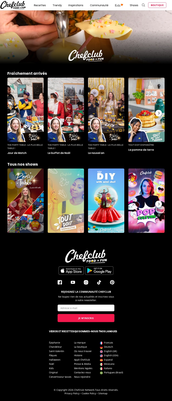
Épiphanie (54, 342)
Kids (51, 368)
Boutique (157, 5)
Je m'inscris (86, 318)
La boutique (80, 346)
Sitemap (103, 393)
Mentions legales (83, 368)
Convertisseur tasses (60, 376)
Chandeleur (55, 346)
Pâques (53, 355)
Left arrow (13, 113)
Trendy (57, 5)
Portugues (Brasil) (113, 372)
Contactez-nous (82, 372)
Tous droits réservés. (106, 389)
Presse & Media (82, 363)
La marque (80, 342)
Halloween (54, 359)
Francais (108, 342)
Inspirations (76, 5)
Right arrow (158, 113)
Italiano (108, 368)
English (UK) (110, 351)
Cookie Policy (89, 393)
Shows (134, 5)
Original (53, 372)
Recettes (40, 5)
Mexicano (109, 363)
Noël (51, 363)
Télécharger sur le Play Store (99, 270)
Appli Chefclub (82, 359)
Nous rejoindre (82, 376)
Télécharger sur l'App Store (71, 270)
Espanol (108, 359)
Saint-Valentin (56, 351)
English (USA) (111, 355)
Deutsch (108, 346)
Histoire (78, 355)
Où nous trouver (83, 351)
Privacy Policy (71, 393)
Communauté (99, 5)
